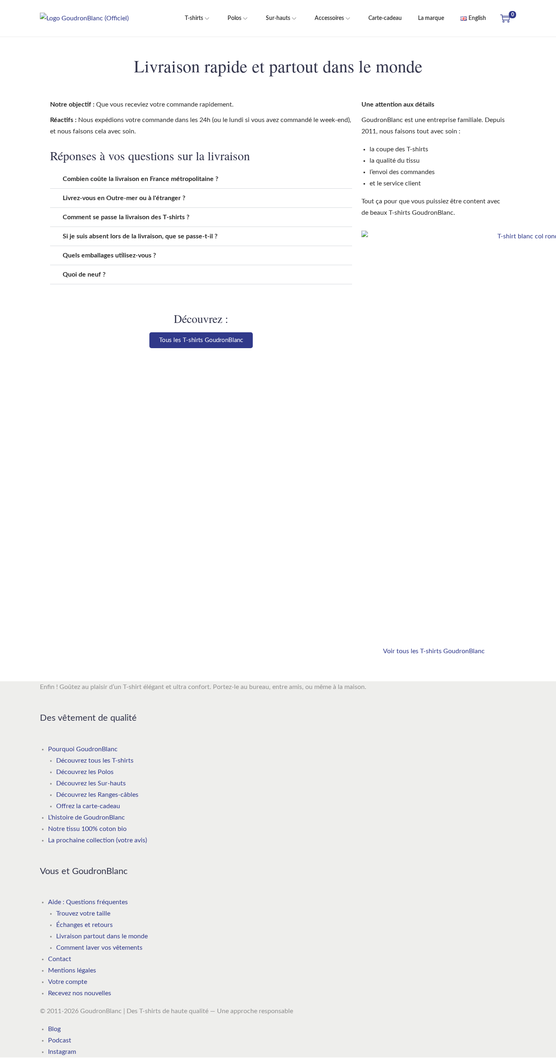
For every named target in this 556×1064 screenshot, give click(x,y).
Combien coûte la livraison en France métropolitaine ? (140, 179)
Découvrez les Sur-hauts (91, 783)
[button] (201, 179)
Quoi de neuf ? (84, 274)
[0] (505, 18)
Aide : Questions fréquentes (88, 902)
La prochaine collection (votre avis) (97, 840)
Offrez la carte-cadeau (88, 806)
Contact (59, 959)
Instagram (62, 1052)
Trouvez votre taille (83, 913)
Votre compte (67, 982)
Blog (54, 1029)
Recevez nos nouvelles (79, 993)
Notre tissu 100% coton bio (87, 829)
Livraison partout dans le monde (102, 936)
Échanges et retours (84, 925)
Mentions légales (72, 970)
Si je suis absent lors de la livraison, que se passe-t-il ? (140, 236)
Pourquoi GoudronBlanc (83, 749)
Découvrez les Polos (85, 772)
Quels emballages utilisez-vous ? (109, 255)
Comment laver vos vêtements (99, 947)
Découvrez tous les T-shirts (95, 760)
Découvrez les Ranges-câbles (97, 794)
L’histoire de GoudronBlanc (86, 817)
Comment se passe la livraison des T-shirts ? (126, 217)
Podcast (59, 1040)
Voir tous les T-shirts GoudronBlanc (434, 651)
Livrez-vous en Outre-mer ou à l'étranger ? (124, 198)
